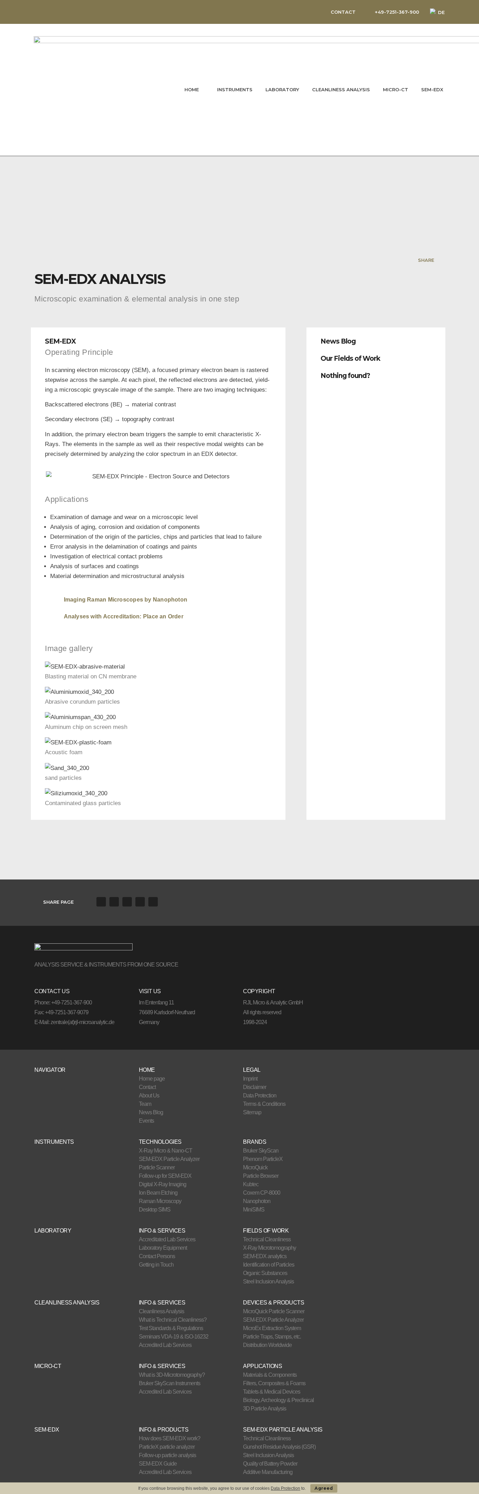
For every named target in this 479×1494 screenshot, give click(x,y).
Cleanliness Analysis (161, 1311)
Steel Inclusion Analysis (268, 1281)
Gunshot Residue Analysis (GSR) (279, 1447)
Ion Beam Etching (158, 1193)
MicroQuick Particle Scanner (273, 1311)
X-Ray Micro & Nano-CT (165, 1151)
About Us (149, 1095)
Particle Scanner (157, 1167)
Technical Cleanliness (267, 1239)
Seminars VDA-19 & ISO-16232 (173, 1337)
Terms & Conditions (264, 1104)
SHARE (426, 260)
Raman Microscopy (160, 1201)
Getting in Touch (156, 1265)
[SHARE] (440, 259)
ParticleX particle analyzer (167, 1447)
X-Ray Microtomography (269, 1248)
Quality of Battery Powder (270, 1464)
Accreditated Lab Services (167, 1239)
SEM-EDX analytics (264, 1256)
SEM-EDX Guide (158, 1464)
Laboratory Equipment (163, 1248)
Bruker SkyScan (260, 1151)
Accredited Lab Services (165, 1345)
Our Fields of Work (350, 358)
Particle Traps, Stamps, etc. (272, 1337)
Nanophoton (256, 1201)
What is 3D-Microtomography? (172, 1375)
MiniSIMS (253, 1210)
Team (145, 1104)
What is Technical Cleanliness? (173, 1320)
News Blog (338, 341)
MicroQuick (255, 1167)
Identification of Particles (268, 1265)
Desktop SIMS (154, 1210)
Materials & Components (270, 1375)
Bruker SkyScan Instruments (169, 1383)
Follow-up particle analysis (167, 1455)
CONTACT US (51, 991)
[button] (375, 339)
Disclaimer (254, 1087)
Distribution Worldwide (267, 1345)
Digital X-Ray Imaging (162, 1184)
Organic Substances (265, 1273)
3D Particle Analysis (264, 1409)
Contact (147, 1087)
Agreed (324, 1488)
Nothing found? (345, 376)
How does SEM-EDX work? (169, 1438)
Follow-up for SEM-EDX (165, 1176)
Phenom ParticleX (263, 1159)
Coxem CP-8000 (261, 1193)
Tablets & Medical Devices (271, 1392)
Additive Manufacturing (267, 1472)
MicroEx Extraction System (272, 1328)
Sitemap (252, 1112)
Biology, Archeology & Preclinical (278, 1400)
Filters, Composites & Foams (274, 1383)
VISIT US (150, 991)
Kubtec (250, 1184)
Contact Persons (157, 1256)
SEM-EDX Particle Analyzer (169, 1159)
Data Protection (259, 1095)
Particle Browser (260, 1176)
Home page (152, 1079)
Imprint (250, 1079)
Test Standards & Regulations (171, 1328)
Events (146, 1121)
